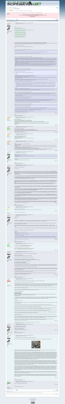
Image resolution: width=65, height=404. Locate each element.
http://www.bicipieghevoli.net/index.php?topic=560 (19, 30)
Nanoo (19, 115)
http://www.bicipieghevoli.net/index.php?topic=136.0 (19, 28)
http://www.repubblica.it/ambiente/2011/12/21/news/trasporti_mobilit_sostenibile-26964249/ (24, 282)
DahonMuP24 (16, 115)
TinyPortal (32, 400)
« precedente (54, 18)
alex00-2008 (9, 117)
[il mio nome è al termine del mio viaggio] (7, 33)
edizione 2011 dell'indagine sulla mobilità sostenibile (51, 302)
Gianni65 (9, 126)
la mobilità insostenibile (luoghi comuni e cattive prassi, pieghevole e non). (24, 126)
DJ (8, 381)
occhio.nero (9, 214)
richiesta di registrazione (28, 14)
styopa (9, 206)
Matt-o (26, 12)
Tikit (14, 115)
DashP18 (21, 115)
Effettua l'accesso (11, 7)
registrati (15, 7)
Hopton (24, 12)
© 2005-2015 (34, 400)
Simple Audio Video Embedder (33, 399)
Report (25, 253)
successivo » (57, 18)
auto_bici (10, 391)
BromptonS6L (23, 115)
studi (12, 391)
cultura (8, 391)
